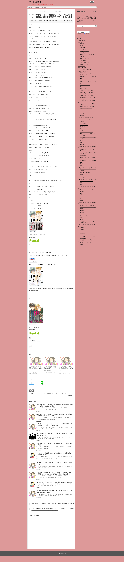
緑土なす (82, 86)
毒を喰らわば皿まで (85, 74)
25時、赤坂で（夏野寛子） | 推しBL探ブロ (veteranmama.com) (44, 44)
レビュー (69, 394)
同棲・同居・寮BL (84, 56)
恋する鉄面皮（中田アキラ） (87, 123)
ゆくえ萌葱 (82, 233)
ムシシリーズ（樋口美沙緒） (87, 90)
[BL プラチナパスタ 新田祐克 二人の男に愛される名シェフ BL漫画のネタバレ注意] (32, 436)
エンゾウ (82, 113)
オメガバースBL (84, 45)
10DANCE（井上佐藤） (85, 172)
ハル (81, 196)
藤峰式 (81, 195)
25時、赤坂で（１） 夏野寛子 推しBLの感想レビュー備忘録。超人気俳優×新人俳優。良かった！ (53, 504)
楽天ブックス (68, 288)
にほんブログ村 (33, 262)
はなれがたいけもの (85, 79)
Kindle (36, 290)
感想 (65, 394)
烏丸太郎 (82, 144)
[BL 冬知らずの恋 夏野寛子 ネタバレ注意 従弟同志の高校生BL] (32, 485)
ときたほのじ (83, 177)
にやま (81, 184)
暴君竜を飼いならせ (85, 85)
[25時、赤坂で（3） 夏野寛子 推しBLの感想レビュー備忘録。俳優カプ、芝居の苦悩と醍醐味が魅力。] (36, 361)
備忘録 (32, 394)
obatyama (70, 395)
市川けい (82, 115)
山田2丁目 (82, 229)
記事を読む (38, 411)
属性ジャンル (81, 42)
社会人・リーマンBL (85, 58)
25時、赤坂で (60, 394)
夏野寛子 (49, 394)
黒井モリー (82, 140)
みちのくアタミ (84, 214)
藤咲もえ (82, 198)
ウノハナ (82, 110)
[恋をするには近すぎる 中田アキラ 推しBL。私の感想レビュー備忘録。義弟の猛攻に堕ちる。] (32, 493)
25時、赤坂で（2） (33, 288)
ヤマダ (81, 231)
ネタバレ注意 (43, 394)
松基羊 (81, 219)
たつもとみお (83, 176)
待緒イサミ (82, 217)
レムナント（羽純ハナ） (86, 242)
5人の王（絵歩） (84, 125)
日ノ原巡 (82, 191)
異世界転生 (82, 43)
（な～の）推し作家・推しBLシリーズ (87, 179)
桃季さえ (82, 212)
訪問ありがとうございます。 (34, 7)
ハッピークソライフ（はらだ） (87, 189)
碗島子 (81, 244)
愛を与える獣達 (84, 88)
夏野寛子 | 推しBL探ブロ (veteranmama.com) (39, 47)
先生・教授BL (83, 60)
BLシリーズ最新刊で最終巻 (84, 69)
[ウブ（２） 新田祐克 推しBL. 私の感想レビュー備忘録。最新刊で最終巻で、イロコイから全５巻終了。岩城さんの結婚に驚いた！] (32, 475)
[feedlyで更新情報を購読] (91, 2)
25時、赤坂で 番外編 (34, 327)
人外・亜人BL (83, 52)
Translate (87, 33)
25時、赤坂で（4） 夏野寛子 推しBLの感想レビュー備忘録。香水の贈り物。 (51, 367)
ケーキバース (83, 49)
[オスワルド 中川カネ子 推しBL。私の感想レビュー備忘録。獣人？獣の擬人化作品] (32, 455)
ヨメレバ (46, 288)
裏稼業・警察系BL (84, 51)
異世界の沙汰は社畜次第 (86, 73)
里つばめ (82, 163)
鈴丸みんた (82, 165)
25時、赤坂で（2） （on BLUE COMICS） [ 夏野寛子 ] (42, 41)
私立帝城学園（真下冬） (86, 155)
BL (39, 394)
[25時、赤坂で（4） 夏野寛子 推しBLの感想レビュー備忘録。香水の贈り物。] (51, 361)
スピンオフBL (81, 66)
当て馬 (55, 394)
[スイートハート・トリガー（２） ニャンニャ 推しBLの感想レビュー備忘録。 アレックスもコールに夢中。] (32, 426)
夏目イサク (82, 182)
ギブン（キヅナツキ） (85, 130)
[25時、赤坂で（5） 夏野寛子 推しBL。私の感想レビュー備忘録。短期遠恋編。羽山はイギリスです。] (66, 361)
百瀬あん (82, 210)
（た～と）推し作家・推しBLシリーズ (87, 167)
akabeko (82, 111)
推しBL (36, 394)
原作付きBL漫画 (82, 67)
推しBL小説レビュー (83, 71)
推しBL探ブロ (35, 2)
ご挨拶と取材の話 (82, 40)
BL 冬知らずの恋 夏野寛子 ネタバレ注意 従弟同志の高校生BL (54, 482)
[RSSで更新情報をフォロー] (93, 2)
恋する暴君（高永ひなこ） (86, 132)
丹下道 (81, 174)
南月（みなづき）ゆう (85, 215)
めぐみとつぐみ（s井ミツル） (87, 205)
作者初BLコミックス (83, 64)
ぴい (81, 193)
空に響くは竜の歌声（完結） (87, 95)
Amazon (33, 290)
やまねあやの (83, 234)
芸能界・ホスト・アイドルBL (87, 54)
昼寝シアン (82, 200)
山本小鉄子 (82, 227)
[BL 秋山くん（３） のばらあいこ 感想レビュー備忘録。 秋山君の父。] (32, 465)
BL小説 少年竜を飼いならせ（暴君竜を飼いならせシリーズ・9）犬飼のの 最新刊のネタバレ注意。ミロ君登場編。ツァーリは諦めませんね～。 (53, 509)
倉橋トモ (82, 142)
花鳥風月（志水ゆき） (85, 139)
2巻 (52, 394)
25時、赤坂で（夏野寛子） (52, 20)
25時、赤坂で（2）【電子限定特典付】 (38, 234)
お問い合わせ (44, 7)
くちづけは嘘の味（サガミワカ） (88, 137)
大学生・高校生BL (84, 62)
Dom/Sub (82, 47)
